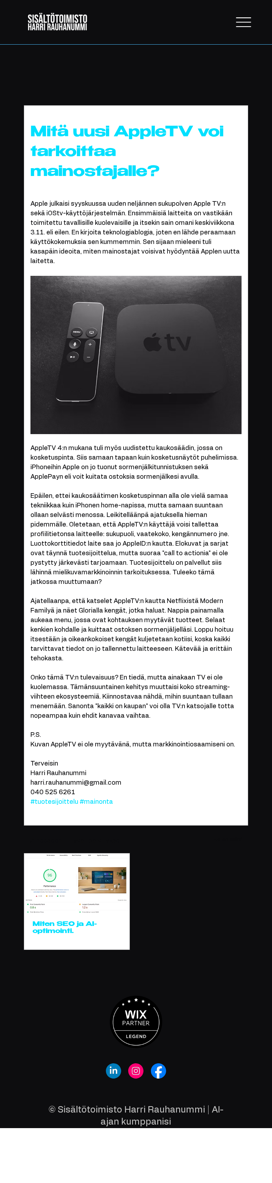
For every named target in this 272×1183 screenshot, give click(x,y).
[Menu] (243, 22)
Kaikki (30, 83)
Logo (180, 83)
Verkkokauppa (144, 83)
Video (207, 83)
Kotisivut (103, 83)
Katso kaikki (228, 839)
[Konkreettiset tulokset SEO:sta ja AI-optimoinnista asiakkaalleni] (77, 882)
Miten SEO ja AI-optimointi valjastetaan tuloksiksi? (65, 928)
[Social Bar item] (113, 1071)
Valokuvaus (64, 83)
